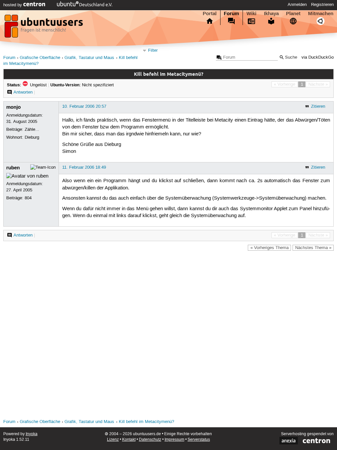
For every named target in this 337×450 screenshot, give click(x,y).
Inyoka (32, 434)
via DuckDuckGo (317, 57)
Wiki (251, 13)
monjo (13, 107)
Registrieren (322, 4)
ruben (13, 167)
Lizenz (113, 439)
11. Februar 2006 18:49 (84, 167)
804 (28, 198)
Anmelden (297, 4)
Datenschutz (150, 439)
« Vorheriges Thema (269, 247)
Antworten (23, 92)
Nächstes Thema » (313, 247)
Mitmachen (320, 13)
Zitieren (318, 106)
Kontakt (129, 439)
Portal (210, 13)
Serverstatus (199, 439)
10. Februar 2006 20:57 (84, 106)
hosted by (13, 5)
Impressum (174, 439)
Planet (293, 13)
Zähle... (32, 129)
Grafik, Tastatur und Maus (89, 57)
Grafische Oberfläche (40, 57)
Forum (231, 13)
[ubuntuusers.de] (44, 28)
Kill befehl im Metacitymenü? (146, 421)
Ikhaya (271, 13)
